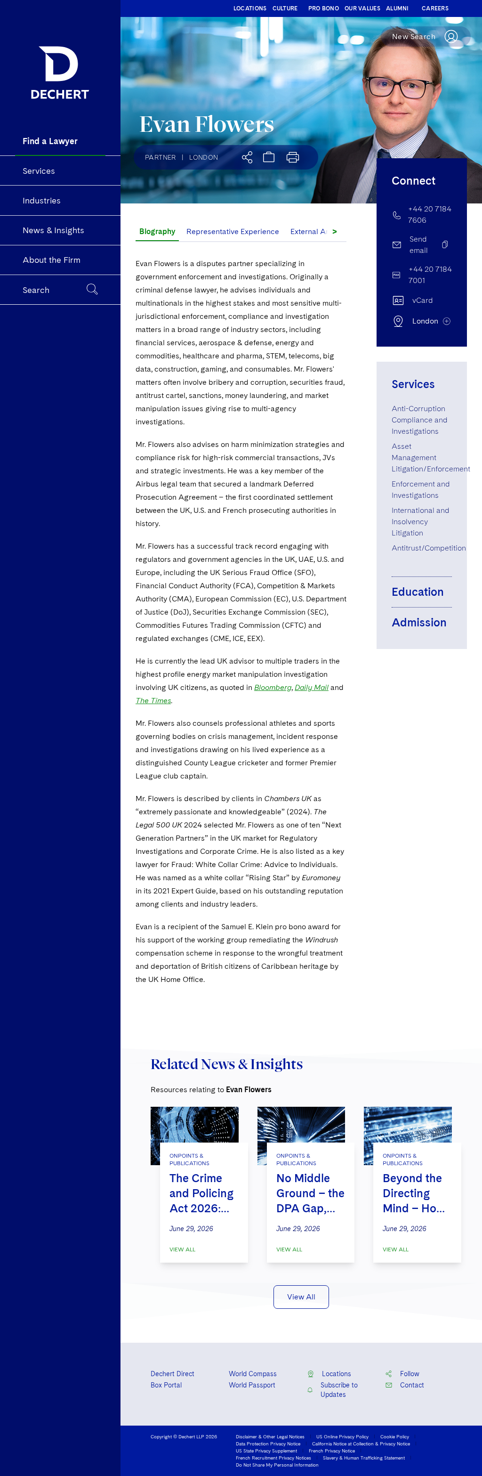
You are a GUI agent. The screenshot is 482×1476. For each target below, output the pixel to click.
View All (182, 1249)
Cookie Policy (394, 1436)
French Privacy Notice (332, 1450)
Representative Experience (232, 231)
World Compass (253, 1374)
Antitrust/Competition (429, 547)
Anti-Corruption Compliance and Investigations (420, 420)
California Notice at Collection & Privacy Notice (361, 1443)
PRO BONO (323, 8)
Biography (157, 231)
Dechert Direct (172, 1374)
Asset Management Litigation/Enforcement (431, 457)
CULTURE (285, 8)
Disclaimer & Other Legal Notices (270, 1436)
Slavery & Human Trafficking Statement (364, 1457)
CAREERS (435, 8)
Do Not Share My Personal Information (277, 1465)
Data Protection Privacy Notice (268, 1443)
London (203, 157)
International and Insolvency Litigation (421, 521)
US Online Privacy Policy (342, 1436)
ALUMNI (397, 8)
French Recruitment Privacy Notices (273, 1457)
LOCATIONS (250, 8)
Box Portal (166, 1385)
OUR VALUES (362, 8)
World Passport (252, 1385)
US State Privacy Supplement (266, 1450)
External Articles (318, 231)
